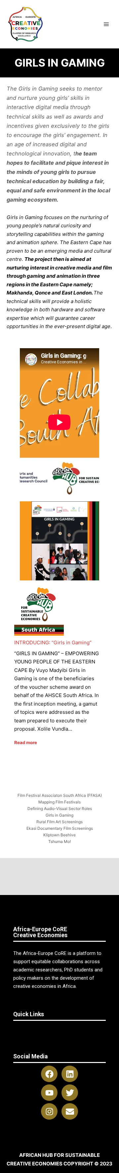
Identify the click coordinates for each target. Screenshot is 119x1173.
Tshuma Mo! (59, 841)
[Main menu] (106, 24)
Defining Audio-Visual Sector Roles (59, 808)
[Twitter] (69, 1092)
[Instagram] (49, 1111)
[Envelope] (69, 1111)
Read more (25, 742)
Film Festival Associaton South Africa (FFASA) (60, 795)
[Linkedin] (69, 1074)
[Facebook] (49, 1074)
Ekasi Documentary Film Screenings (59, 828)
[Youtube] (49, 1092)
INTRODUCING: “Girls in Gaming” (53, 642)
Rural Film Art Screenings (59, 821)
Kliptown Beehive (59, 834)
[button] (59, 1030)
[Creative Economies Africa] (26, 24)
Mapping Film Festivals (59, 801)
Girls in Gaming (59, 815)
